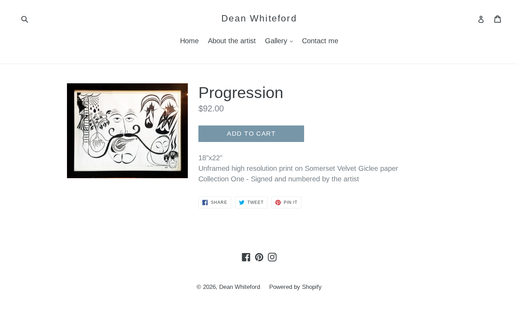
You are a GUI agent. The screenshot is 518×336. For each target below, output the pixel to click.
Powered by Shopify (295, 287)
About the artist (232, 41)
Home (189, 41)
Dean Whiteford (259, 18)
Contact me (320, 41)
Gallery (280, 41)
